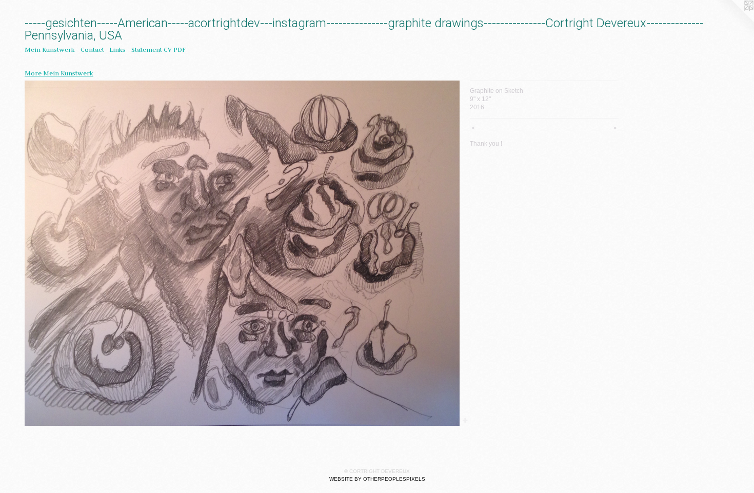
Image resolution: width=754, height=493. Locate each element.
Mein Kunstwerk (50, 49)
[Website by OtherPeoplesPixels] (733, 20)
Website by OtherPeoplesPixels (377, 479)
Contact (92, 49)
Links (117, 49)
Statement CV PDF (158, 49)
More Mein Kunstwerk (59, 73)
